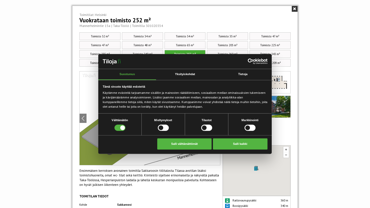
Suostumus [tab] (127, 74)
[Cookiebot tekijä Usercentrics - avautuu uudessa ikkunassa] (250, 61)
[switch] (163, 128)
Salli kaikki (240, 143)
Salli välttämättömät (184, 143)
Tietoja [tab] (242, 74)
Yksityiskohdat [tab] (185, 74)
